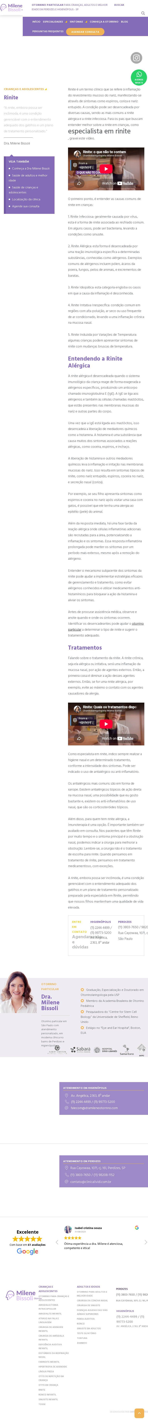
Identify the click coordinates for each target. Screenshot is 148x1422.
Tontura (82, 1338)
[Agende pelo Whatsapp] (139, 77)
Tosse (42, 1404)
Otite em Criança (48, 1385)
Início (36, 22)
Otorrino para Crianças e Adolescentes (54, 1298)
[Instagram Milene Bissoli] (136, 58)
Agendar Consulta (85, 32)
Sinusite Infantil (48, 1400)
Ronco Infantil (47, 1395)
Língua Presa (46, 1372)
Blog (124, 22)
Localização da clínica (26, 199)
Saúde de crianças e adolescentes (23, 190)
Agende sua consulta (25, 206)
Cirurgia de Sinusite (88, 1305)
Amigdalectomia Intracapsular (48, 1307)
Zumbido (82, 1343)
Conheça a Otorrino (104, 22)
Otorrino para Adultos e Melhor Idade (92, 1294)
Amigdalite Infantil (50, 1314)
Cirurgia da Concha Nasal (92, 1301)
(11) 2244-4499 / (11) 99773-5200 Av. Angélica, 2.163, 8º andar (101, 932)
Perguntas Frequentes (47, 31)
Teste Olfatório (86, 1333)
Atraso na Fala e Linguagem (49, 1320)
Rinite (42, 1390)
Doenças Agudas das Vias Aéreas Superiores (92, 1312)
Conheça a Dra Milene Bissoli (31, 168)
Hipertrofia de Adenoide (53, 1367)
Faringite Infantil (49, 1362)
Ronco (81, 1324)
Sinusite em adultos (89, 1329)
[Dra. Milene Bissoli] (11, 7)
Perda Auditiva (86, 1319)
